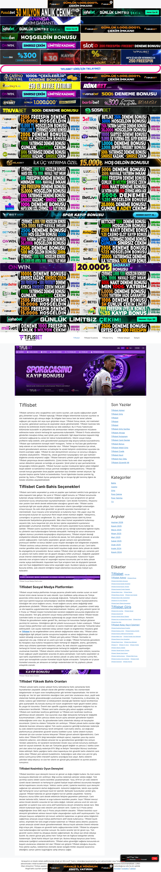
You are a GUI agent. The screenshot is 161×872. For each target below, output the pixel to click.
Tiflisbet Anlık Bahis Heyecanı (119, 581)
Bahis (113, 483)
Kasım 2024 (116, 552)
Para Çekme (116, 494)
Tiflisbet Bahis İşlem (117, 592)
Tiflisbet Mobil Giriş (119, 448)
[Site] (40, 119)
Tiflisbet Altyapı (118, 433)
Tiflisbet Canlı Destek (120, 440)
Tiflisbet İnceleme (91, 338)
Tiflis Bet (127, 574)
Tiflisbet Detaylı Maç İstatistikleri (120, 598)
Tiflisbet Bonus (117, 444)
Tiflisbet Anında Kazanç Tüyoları (120, 586)
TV (112, 502)
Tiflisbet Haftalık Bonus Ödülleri (120, 616)
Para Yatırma (116, 498)
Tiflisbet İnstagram (119, 436)
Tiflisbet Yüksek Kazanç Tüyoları (120, 650)
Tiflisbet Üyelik (117, 451)
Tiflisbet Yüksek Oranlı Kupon (119, 653)
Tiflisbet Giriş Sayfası (120, 429)
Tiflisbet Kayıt (117, 455)
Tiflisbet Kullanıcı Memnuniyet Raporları (122, 633)
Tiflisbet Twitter (134, 645)
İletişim (137, 338)
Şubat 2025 (116, 541)
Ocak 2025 (116, 545)
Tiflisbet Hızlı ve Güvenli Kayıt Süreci (121, 619)
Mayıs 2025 (116, 530)
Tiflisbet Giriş (107, 338)
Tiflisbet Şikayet (123, 338)
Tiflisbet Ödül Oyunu (131, 656)
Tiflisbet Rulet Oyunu (117, 642)
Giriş (113, 490)
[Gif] (80, 163)
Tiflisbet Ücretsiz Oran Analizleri (120, 659)
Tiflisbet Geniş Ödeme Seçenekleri (120, 603)
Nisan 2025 (116, 533)
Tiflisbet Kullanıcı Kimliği (132, 631)
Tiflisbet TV (114, 645)
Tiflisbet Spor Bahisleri (130, 642)
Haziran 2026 (117, 522)
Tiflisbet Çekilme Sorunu (118, 656)
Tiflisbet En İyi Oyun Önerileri (119, 600)
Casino (114, 487)
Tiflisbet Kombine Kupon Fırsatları (120, 628)
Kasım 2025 (116, 526)
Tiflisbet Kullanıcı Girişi (117, 631)
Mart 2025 (115, 537)
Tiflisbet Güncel (128, 611)
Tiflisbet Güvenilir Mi (120, 463)
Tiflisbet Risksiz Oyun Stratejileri (120, 639)
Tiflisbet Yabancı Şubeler (118, 647)
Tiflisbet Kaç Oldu (119, 459)
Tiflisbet (76, 338)
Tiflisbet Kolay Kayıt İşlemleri (125, 625)
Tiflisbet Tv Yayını (124, 645)
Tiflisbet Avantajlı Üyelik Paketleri (120, 589)
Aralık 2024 (116, 548)
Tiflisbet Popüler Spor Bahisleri (132, 636)
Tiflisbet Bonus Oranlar (117, 595)
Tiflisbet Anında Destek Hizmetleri (120, 583)
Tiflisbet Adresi (118, 410)
